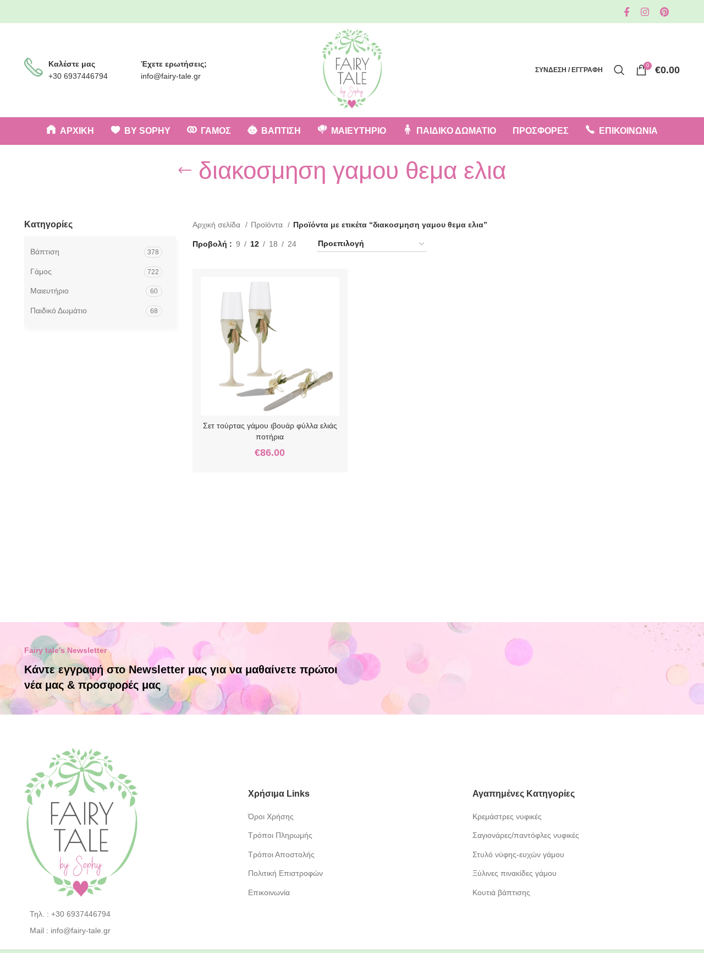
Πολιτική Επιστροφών (285, 873)
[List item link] (128, 914)
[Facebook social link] (626, 12)
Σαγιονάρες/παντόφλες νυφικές (525, 835)
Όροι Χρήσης (271, 816)
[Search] (619, 70)
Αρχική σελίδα (218, 224)
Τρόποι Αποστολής (281, 854)
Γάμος (41, 271)
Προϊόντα (268, 224)
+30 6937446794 (78, 76)
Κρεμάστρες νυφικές (507, 816)
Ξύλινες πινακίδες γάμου (514, 873)
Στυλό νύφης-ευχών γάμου (518, 854)
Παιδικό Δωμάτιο (58, 310)
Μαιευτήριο (49, 290)
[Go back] (185, 171)
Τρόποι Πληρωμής (280, 835)
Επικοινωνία (269, 892)
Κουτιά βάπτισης (501, 892)
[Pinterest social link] (664, 12)
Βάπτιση (44, 251)
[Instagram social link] (644, 12)
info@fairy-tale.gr (171, 76)
